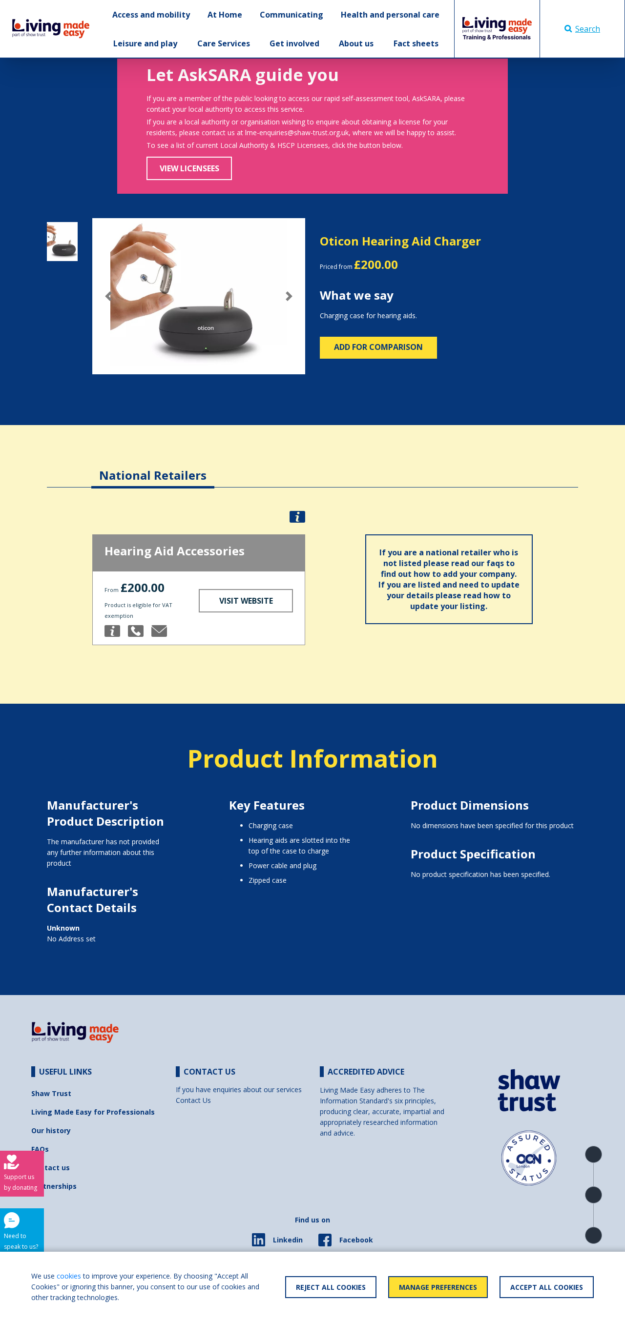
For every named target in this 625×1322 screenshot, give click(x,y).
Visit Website (246, 600)
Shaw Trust (51, 1093)
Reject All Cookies (331, 1287)
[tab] (152, 467)
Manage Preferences (438, 1287)
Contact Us (193, 1100)
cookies (69, 1276)
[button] (108, 296)
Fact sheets (416, 43)
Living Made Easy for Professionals (93, 1112)
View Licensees (189, 168)
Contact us (50, 1167)
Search (587, 28)
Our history (51, 1130)
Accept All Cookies (546, 1287)
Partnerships (54, 1186)
